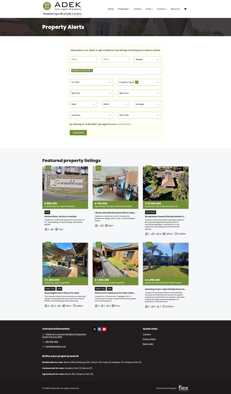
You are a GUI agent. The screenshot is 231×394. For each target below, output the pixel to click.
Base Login (148, 344)
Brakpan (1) (118, 362)
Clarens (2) (96, 362)
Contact (161, 9)
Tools (149, 9)
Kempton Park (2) (84, 374)
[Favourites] (185, 9)
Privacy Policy (149, 339)
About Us (175, 9)
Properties (123, 9)
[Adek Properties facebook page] (99, 329)
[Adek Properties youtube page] (104, 329)
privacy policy (123, 124)
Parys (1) (107, 362)
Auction (137, 9)
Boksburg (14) (83, 362)
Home (111, 9)
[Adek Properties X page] (95, 329)
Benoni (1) (87, 368)
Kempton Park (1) (133, 362)
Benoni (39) (69, 362)
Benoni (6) (70, 374)
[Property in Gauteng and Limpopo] (62, 8)
